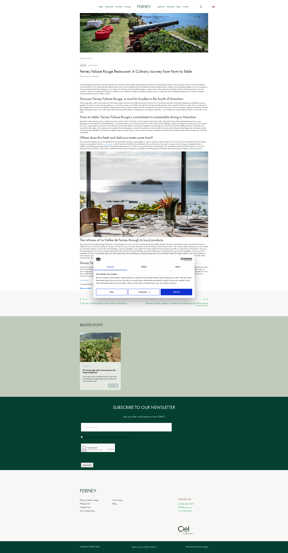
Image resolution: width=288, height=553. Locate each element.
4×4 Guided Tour (87, 510)
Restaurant (109, 6)
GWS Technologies (201, 547)
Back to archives (87, 58)
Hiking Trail (85, 503)
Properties (170, 6)
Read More (113, 385)
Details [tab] (144, 267)
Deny (112, 292)
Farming (128, 6)
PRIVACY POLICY (151, 547)
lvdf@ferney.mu (184, 507)
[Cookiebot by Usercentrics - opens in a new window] (182, 259)
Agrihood (160, 6)
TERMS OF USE (137, 547)
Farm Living (117, 500)
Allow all (176, 292)
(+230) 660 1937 (186, 503)
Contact (185, 6)
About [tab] (177, 267)
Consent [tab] (110, 267)
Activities (118, 6)
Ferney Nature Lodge (89, 500)
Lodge (100, 6)
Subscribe (87, 465)
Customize (142, 292)
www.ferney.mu (185, 510)
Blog (178, 6)
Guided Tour (85, 507)
